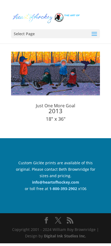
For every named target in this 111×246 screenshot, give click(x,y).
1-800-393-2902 (63, 188)
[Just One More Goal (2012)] (55, 95)
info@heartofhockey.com (55, 182)
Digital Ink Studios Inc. (65, 235)
